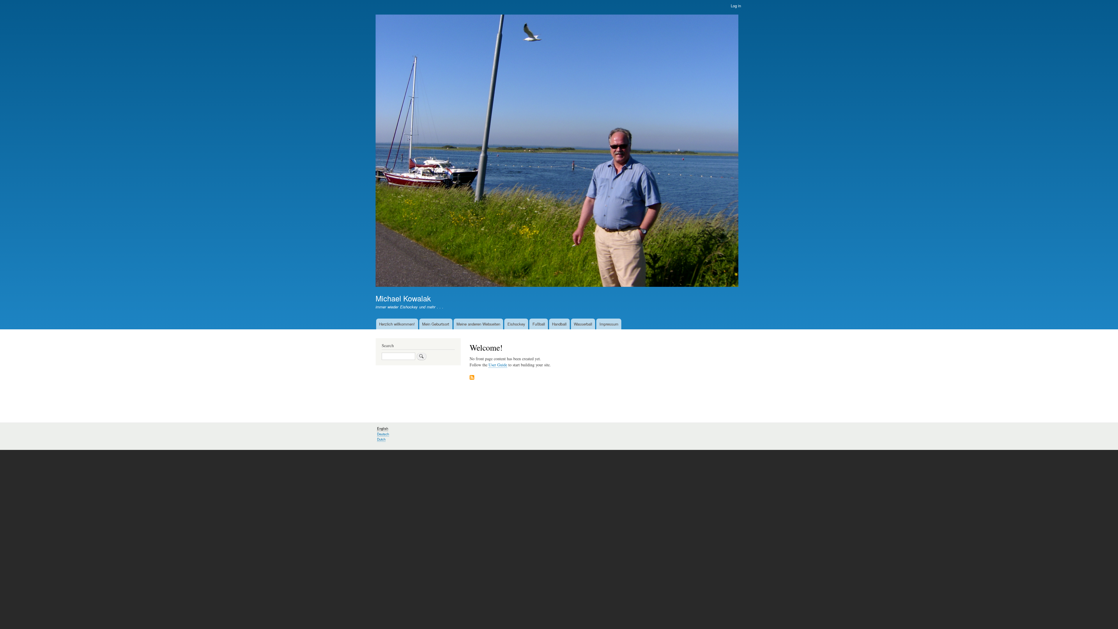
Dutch (381, 439)
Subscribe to (472, 378)
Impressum (608, 324)
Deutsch (383, 434)
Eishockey (516, 324)
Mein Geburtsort (435, 324)
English (382, 428)
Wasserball (583, 324)
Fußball (539, 324)
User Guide (498, 364)
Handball (559, 324)
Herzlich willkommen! (397, 324)
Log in (736, 5)
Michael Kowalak (403, 298)
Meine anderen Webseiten (478, 324)
